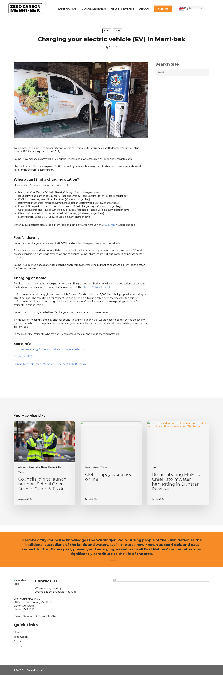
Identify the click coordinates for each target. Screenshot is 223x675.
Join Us (18, 646)
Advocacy (23, 467)
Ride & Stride (54, 467)
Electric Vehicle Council (96, 287)
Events (88, 467)
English (188, 8)
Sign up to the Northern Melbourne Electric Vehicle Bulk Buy (50, 364)
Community (34, 467)
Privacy (17, 616)
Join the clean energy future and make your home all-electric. (49, 349)
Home (17, 632)
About (17, 641)
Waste (103, 467)
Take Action (21, 637)
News (107, 30)
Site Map (52, 616)
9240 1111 (28, 609)
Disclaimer (40, 616)
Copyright (27, 616)
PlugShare (109, 225)
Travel (117, 30)
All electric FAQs (24, 356)
